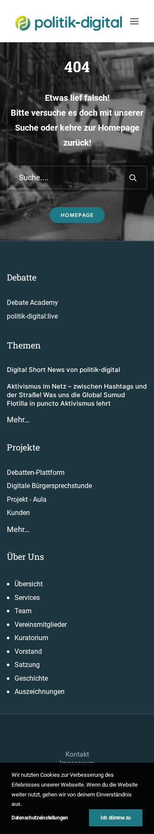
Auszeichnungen (40, 692)
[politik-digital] (68, 23)
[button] (134, 21)
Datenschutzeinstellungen (40, 818)
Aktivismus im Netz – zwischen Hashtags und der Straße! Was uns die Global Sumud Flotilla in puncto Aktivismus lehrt (77, 395)
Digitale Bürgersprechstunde (49, 486)
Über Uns (25, 556)
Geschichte (31, 678)
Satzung (27, 665)
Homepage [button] (77, 215)
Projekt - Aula (27, 499)
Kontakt (77, 754)
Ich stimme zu (116, 818)
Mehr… (18, 419)
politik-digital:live (32, 316)
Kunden (18, 513)
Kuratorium (31, 638)
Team (23, 611)
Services (27, 598)
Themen (24, 345)
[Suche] (77, 177)
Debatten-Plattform (36, 472)
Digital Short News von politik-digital (63, 370)
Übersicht (29, 584)
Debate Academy (32, 302)
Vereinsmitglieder (41, 624)
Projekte (23, 447)
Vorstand (28, 651)
